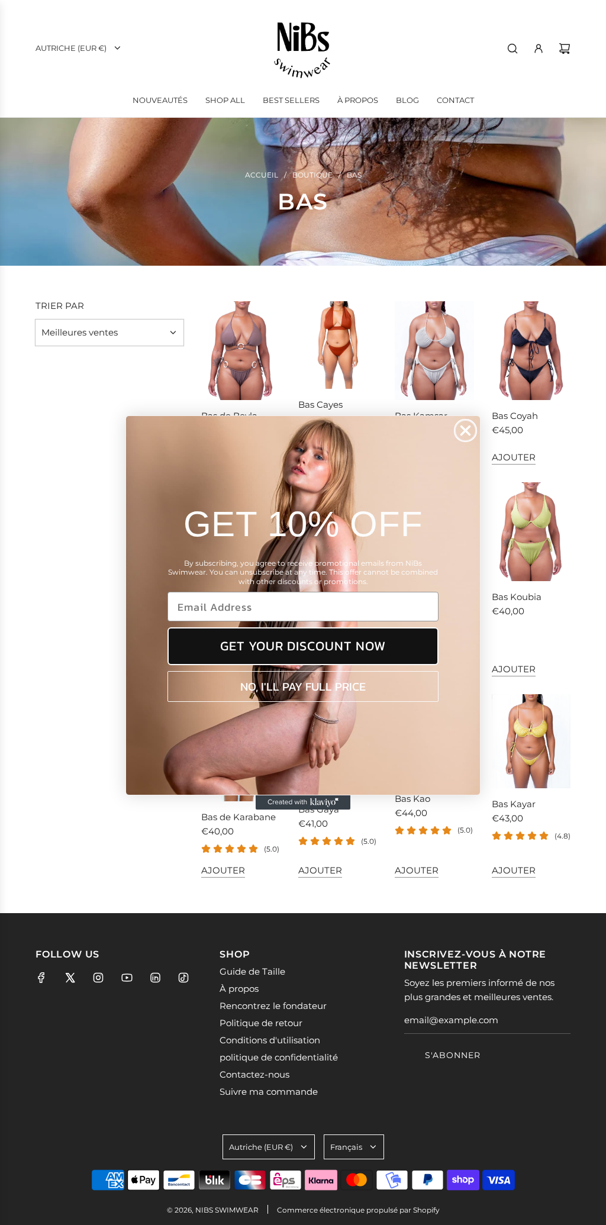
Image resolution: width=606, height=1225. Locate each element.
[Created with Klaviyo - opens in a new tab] (303, 802)
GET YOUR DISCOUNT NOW (303, 646)
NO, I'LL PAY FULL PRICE (303, 686)
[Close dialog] (465, 430)
